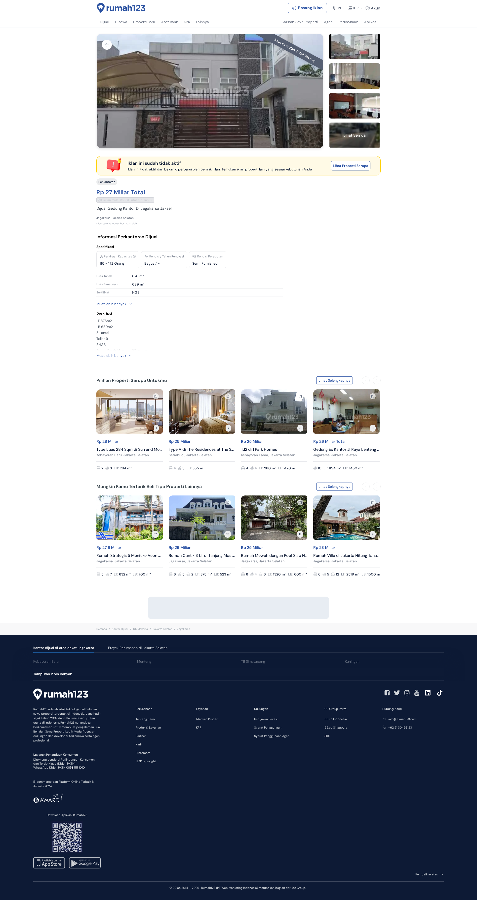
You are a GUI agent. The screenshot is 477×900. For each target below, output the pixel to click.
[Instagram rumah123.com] (407, 693)
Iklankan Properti (207, 719)
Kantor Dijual (120, 629)
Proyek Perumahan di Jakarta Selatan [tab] (137, 648)
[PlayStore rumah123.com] (85, 862)
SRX (327, 736)
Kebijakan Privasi (266, 719)
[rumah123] (60, 695)
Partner (141, 736)
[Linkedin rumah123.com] (428, 693)
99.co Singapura (335, 728)
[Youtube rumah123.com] (417, 693)
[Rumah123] (121, 8)
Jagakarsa (183, 629)
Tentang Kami (145, 719)
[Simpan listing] (156, 396)
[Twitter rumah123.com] (397, 693)
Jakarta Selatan (162, 629)
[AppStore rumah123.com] (49, 862)
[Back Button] (107, 45)
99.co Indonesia (335, 719)
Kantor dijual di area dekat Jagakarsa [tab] (63, 648)
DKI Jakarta (140, 629)
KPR (198, 728)
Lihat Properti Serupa (350, 166)
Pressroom (143, 753)
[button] (134, 256)
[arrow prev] (366, 380)
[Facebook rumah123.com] (387, 693)
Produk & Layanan (148, 728)
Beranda (101, 629)
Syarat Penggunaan (267, 728)
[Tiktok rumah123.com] (440, 693)
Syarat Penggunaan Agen (271, 736)
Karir (139, 744)
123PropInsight (146, 761)
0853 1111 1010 (75, 768)
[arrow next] (377, 380)
